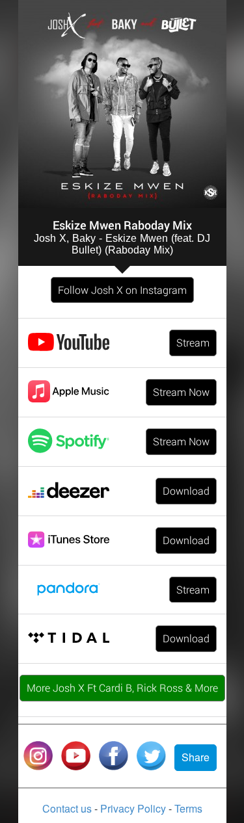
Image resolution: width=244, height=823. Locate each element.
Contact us (68, 808)
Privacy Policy (134, 808)
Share (196, 757)
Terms (188, 808)
